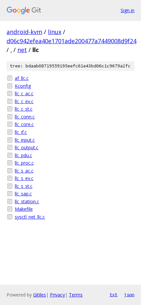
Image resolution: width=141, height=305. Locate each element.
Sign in (127, 10)
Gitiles (39, 295)
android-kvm (24, 32)
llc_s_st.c (23, 186)
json (129, 294)
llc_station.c (27, 201)
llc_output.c (26, 147)
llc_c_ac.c (24, 93)
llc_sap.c (23, 193)
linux (54, 32)
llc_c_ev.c (24, 101)
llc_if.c (21, 132)
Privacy (57, 295)
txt (113, 294)
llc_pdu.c (23, 155)
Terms (76, 295)
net (22, 50)
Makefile (24, 209)
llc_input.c (25, 140)
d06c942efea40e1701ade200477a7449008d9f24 (71, 41)
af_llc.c (22, 78)
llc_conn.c (25, 117)
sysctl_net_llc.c (30, 217)
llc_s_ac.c (24, 171)
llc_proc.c (24, 163)
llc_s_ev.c (24, 178)
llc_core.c (24, 124)
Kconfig (23, 86)
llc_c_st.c (23, 109)
